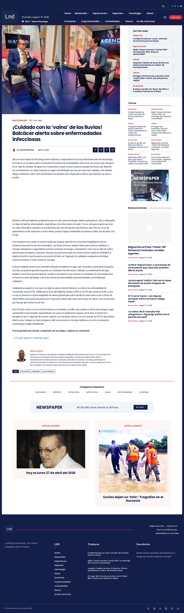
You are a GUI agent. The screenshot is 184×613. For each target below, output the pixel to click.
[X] (178, 6)
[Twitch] (166, 608)
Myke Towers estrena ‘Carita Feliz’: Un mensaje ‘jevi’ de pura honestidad (150, 51)
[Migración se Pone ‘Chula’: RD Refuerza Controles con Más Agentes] (150, 227)
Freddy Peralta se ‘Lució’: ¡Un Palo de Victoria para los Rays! (150, 39)
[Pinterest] (106, 149)
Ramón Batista (27, 150)
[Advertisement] (63, 200)
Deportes (137, 35)
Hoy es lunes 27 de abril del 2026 (50, 473)
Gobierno (36, 371)
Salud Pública (49, 371)
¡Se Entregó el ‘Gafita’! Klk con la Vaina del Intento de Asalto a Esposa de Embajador (149, 283)
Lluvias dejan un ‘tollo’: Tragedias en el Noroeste (133, 499)
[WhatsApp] (112, 149)
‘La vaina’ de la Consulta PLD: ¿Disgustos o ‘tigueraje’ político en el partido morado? (148, 314)
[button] (163, 6)
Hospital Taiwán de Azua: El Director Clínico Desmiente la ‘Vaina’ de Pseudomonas (151, 65)
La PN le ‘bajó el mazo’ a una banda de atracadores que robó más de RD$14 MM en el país (149, 267)
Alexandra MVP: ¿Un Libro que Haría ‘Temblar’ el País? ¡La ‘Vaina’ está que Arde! (138, 160)
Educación (24, 371)
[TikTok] (160, 608)
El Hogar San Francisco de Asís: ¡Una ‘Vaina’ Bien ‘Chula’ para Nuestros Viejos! (151, 78)
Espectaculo (139, 46)
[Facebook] (172, 6)
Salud (136, 59)
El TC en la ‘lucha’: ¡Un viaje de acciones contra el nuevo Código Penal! (146, 299)
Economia (138, 86)
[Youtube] (181, 6)
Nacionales (19, 120)
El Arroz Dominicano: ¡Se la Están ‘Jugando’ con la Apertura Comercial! (161, 160)
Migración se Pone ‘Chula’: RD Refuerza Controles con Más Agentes (160, 146)
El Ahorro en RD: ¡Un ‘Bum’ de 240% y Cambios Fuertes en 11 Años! (151, 90)
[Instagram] (175, 6)
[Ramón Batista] (14, 150)
